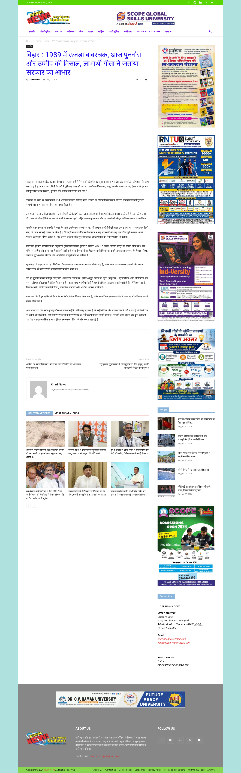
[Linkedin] (200, 2)
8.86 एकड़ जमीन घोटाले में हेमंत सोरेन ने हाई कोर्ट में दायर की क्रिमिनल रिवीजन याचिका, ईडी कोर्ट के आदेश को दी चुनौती (45, 495)
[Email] (62, 87)
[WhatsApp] (46, 87)
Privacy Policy (154, 769)
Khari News (34, 79)
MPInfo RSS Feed (196, 769)
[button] (210, 31)
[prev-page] (28, 505)
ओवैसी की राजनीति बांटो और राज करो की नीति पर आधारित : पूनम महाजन (54, 366)
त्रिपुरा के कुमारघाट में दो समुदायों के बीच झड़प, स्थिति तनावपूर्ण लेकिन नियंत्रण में (124, 366)
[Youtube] (212, 2)
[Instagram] (194, 2)
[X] (206, 2)
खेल (81, 31)
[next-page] (34, 505)
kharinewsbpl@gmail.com (172, 639)
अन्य (167, 31)
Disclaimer (140, 769)
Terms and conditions (174, 769)
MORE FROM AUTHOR (67, 413)
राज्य (57, 31)
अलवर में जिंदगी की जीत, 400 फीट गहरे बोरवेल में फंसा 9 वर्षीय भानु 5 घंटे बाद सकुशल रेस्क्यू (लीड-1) (45, 453)
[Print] (70, 87)
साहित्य (101, 31)
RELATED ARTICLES (39, 413)
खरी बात (128, 31)
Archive (211, 769)
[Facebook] (188, 2)
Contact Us (110, 769)
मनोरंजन (70, 31)
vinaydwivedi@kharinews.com (174, 642)
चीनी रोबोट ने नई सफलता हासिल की (193, 469)
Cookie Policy (125, 769)
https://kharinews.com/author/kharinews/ (70, 389)
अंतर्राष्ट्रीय (45, 31)
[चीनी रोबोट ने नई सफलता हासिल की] (166, 474)
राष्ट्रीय (32, 31)
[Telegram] (54, 87)
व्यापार (90, 31)
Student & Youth (148, 31)
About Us (98, 769)
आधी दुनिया (114, 31)
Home (29, 41)
